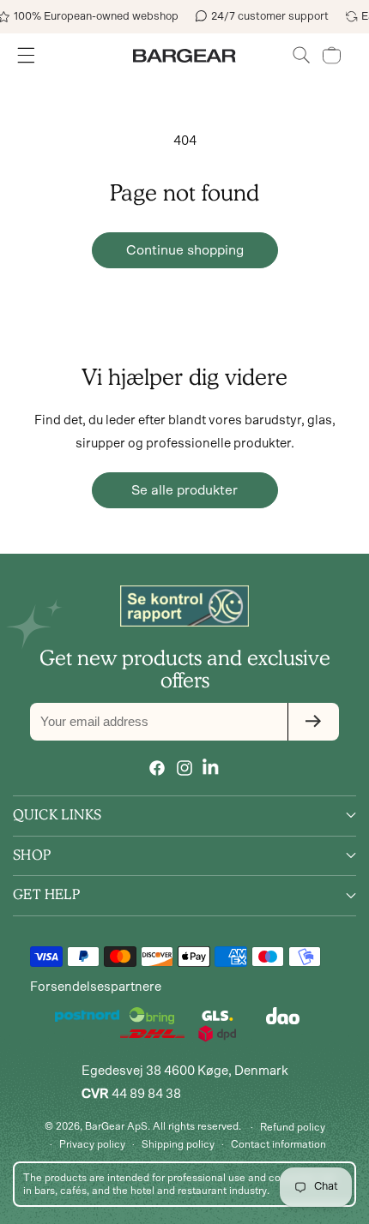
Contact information (278, 1144)
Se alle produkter (184, 490)
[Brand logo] (184, 606)
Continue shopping (185, 250)
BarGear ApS (116, 1126)
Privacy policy (92, 1144)
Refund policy (292, 1127)
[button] (302, 55)
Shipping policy (178, 1144)
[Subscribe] (313, 722)
